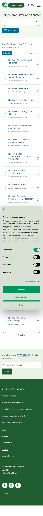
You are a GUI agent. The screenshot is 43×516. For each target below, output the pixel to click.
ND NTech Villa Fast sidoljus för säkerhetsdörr (20, 75)
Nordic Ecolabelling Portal (12, 402)
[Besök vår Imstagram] (11, 485)
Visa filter (12, 30)
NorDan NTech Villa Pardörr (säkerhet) (20, 61)
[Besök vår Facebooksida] (5, 485)
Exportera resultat (9, 47)
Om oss (5, 436)
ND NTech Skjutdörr (17, 185)
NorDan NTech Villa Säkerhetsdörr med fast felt (20, 197)
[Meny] (38, 5)
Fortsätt (7, 371)
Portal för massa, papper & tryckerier (17, 409)
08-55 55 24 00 (23, 355)
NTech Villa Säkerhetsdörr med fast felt (20, 127)
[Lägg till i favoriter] (38, 63)
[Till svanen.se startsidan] (5, 5)
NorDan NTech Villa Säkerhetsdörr (17, 172)
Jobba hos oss (7, 442)
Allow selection (21, 297)
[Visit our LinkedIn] (18, 485)
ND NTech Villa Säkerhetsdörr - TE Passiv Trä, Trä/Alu (19, 156)
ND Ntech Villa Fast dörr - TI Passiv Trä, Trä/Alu (20, 141)
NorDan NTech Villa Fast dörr (21, 100)
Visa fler (21, 335)
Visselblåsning (8, 456)
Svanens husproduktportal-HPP (15, 416)
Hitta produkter (16, 5)
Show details (30, 282)
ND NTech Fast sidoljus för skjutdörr (20, 113)
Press (4, 429)
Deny (21, 305)
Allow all (21, 289)
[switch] (36, 257)
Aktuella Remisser (9, 396)
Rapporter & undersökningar (13, 422)
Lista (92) (7, 53)
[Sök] (27, 5)
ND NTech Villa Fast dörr (19, 88)
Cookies (5, 449)
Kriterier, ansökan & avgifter (13, 389)
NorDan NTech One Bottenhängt (17, 319)
